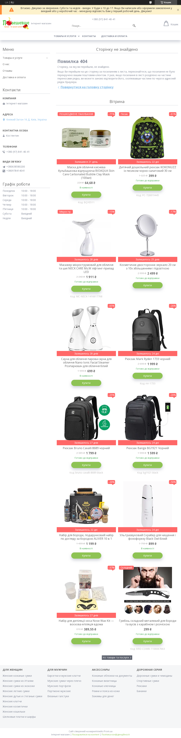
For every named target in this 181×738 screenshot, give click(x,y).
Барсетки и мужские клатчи (64, 675)
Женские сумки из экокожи (19, 686)
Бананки (142, 691)
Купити (86, 194)
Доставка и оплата (114, 36)
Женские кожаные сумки (17, 675)
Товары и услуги (65, 36)
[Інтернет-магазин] (16, 23)
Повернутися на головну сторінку (86, 87)
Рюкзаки (142, 686)
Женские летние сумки (16, 691)
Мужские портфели (59, 686)
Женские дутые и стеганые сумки (22, 696)
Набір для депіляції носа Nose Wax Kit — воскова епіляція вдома (86, 622)
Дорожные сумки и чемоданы (154, 675)
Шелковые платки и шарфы (19, 716)
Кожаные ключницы (104, 686)
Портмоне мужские (59, 691)
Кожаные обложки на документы (112, 675)
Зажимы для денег (103, 696)
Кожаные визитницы (104, 680)
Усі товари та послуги (116, 657)
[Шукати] (134, 26)
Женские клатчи (12, 701)
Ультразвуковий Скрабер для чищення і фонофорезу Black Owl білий (148, 536)
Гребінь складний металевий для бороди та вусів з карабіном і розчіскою (147, 622)
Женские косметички (15, 706)
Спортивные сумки (148, 680)
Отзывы (7, 70)
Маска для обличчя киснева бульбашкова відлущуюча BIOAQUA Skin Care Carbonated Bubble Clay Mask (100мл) (86, 172)
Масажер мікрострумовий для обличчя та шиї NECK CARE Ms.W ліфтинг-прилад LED (86, 268)
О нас (6, 64)
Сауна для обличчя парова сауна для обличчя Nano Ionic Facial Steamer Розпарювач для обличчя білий (86, 362)
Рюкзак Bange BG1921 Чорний (147, 448)
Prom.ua (108, 731)
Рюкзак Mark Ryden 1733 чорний (147, 359)
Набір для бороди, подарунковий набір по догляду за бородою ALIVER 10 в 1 (86, 536)
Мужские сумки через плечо (64, 680)
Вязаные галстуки (58, 696)
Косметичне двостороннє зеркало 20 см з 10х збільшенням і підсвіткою (148, 266)
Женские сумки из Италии (18, 680)
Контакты (89, 36)
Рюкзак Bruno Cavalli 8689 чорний (86, 448)
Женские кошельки (14, 711)
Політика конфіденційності (116, 734)
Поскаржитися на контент (85, 734)
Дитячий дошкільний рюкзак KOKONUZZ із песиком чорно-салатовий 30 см (147, 168)
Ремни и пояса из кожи (106, 691)
